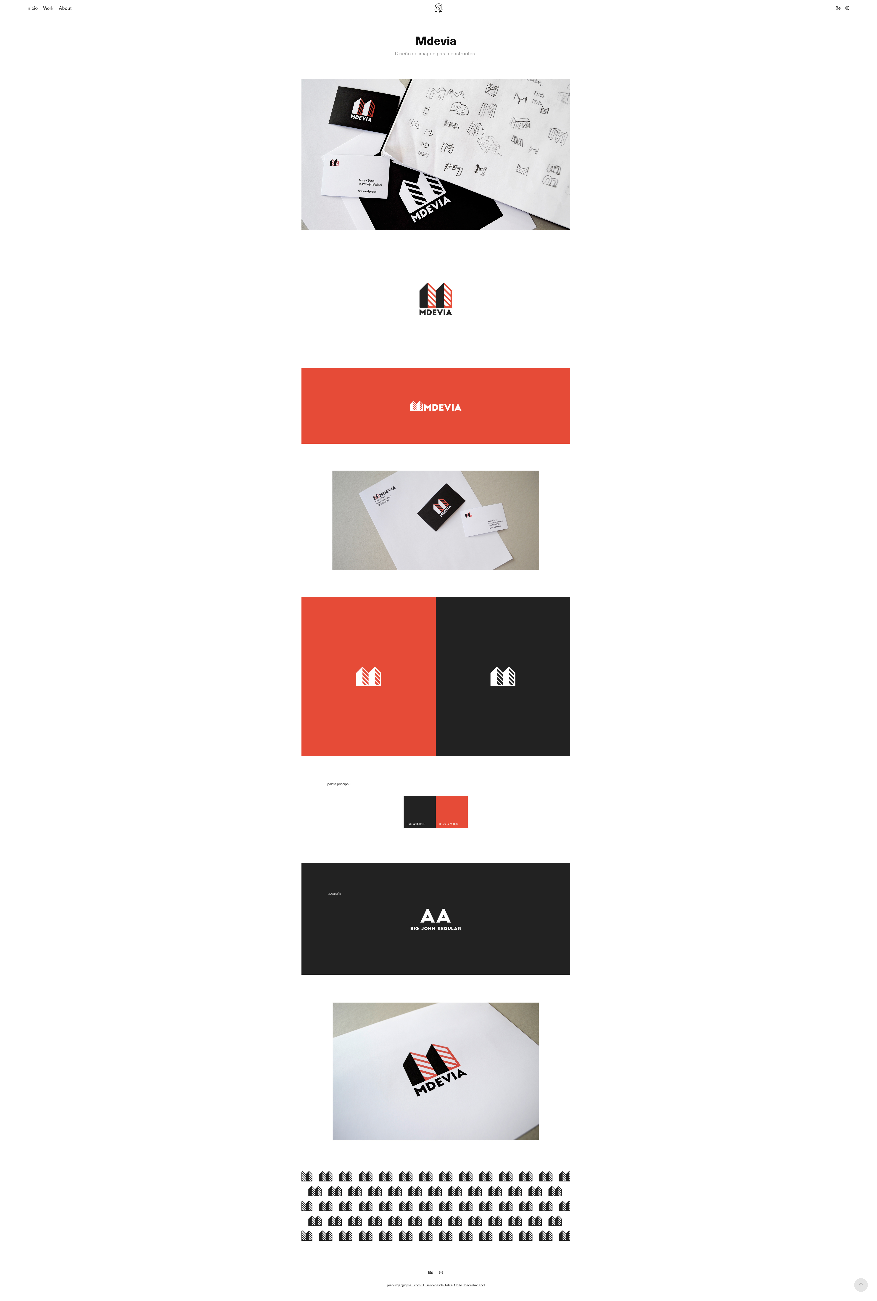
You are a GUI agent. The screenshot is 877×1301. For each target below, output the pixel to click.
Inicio (32, 8)
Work (48, 8)
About (65, 8)
